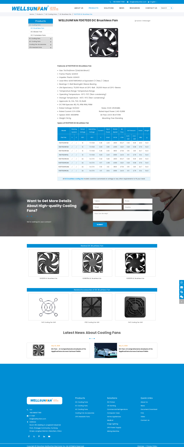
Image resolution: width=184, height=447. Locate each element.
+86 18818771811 (119, 2)
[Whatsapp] (181, 282)
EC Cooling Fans (34, 38)
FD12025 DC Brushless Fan (48, 278)
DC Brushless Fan (65, 14)
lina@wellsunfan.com (138, 2)
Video (143, 417)
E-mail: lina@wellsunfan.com (38, 417)
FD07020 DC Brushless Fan (83, 14)
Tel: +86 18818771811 (35, 411)
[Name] (171, 8)
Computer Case (113, 413)
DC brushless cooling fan (74, 179)
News (121, 8)
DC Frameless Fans (38, 35)
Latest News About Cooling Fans (92, 332)
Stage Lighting (112, 424)
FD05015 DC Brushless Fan (135, 278)
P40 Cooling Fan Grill (135, 322)
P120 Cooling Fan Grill (92, 322)
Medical (110, 420)
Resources (135, 8)
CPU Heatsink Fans (35, 47)
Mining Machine (113, 431)
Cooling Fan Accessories (37, 44)
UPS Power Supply (114, 427)
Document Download (149, 409)
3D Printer (111, 402)
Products (93, 8)
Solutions (109, 8)
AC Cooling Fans (35, 41)
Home (32, 14)
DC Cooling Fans (51, 14)
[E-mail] (181, 287)
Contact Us (151, 8)
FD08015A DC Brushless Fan (92, 278)
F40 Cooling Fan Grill (48, 322)
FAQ (142, 413)
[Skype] (181, 292)
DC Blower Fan (36, 32)
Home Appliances (114, 417)
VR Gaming (111, 406)
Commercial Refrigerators (117, 409)
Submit (100, 224)
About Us (78, 8)
